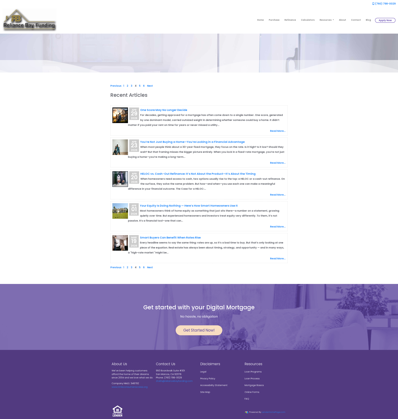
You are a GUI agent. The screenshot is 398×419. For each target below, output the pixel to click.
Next (150, 86)
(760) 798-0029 (385, 3)
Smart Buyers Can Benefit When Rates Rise (170, 237)
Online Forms (252, 392)
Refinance (290, 19)
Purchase (274, 19)
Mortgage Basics (254, 385)
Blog (368, 19)
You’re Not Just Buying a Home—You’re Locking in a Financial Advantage (192, 142)
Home (260, 19)
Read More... (278, 131)
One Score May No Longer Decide (163, 110)
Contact (356, 19)
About (342, 19)
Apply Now (385, 20)
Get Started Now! (199, 330)
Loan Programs (253, 371)
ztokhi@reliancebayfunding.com (174, 381)
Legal (203, 371)
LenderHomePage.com (273, 412)
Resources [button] (326, 19)
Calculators (308, 19)
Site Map (205, 392)
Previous (115, 86)
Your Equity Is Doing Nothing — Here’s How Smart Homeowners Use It (189, 206)
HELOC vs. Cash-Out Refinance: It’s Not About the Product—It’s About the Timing (198, 174)
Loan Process (252, 378)
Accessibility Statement (213, 385)
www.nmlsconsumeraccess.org (130, 387)
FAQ (247, 398)
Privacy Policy (207, 378)
